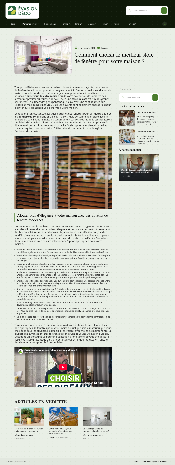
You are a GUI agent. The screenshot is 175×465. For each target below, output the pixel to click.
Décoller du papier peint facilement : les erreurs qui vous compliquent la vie (137, 170)
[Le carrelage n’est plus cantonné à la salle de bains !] (97, 416)
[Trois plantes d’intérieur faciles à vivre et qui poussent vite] (29, 416)
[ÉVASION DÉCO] (22, 10)
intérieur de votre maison (43, 96)
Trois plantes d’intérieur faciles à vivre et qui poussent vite (28, 430)
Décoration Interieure (23, 435)
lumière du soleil (29, 116)
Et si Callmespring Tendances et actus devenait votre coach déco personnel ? (146, 120)
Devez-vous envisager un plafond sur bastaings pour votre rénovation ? (61, 431)
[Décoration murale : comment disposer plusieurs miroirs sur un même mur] (127, 137)
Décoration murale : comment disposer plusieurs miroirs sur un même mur (148, 139)
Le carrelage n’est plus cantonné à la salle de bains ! (96, 430)
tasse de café (79, 99)
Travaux (104, 48)
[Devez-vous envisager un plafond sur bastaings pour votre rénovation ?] (63, 416)
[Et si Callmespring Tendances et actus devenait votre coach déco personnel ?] (127, 118)
